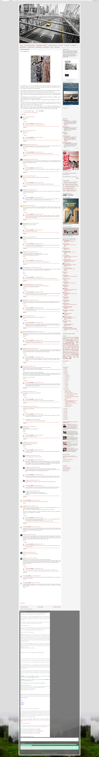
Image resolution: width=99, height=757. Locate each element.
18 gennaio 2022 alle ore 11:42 (30, 205)
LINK (32, 680)
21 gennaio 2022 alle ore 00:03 (35, 419)
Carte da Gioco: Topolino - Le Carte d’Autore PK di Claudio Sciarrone (70, 257)
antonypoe (25, 442)
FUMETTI (77, 341)
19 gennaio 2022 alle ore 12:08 (33, 348)
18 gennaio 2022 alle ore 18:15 (38, 243)
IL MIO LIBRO (56, 47)
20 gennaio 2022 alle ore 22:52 (30, 534)
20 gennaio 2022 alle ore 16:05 (35, 526)
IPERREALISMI (23, 47)
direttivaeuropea (35, 616)
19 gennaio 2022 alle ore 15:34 (38, 340)
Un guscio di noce (66, 307)
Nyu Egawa (25, 144)
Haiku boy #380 (66, 297)
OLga (24, 130)
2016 (65, 415)
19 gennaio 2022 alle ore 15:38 (38, 382)
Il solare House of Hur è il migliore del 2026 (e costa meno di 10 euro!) (70, 290)
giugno (66, 383)
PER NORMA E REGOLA (69, 392)
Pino (23, 205)
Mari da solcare (66, 303)
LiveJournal (22, 702)
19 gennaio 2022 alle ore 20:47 (31, 426)
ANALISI (76, 337)
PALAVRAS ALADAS (67, 142)
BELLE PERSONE (75, 338)
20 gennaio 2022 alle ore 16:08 (38, 517)
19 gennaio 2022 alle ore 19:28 (32, 406)
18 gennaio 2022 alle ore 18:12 (38, 214)
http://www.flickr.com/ (66, 469)
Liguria (65, 279)
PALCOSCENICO (68, 347)
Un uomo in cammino (67, 313)
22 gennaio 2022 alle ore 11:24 (35, 575)
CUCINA (64, 341)
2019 (65, 411)
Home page (40, 606)
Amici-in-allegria (67, 278)
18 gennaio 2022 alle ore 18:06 (38, 182)
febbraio (66, 388)
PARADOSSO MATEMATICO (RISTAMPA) (71, 396)
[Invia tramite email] (39, 110)
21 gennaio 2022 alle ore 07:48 (38, 544)
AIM (21, 700)
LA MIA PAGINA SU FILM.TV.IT (41, 45)
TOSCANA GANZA (68, 406)
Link (37, 677)
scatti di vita (66, 120)
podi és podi (66, 285)
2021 (65, 408)
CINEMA (67, 340)
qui (23, 647)
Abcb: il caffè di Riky (67, 316)
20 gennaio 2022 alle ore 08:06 (38, 435)
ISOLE (51, 47)
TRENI (69, 354)
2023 (65, 372)
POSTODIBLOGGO (33, 6)
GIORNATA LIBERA (68, 391)
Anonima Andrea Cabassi (68, 324)
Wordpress (22, 704)
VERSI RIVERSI (46, 47)
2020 (65, 409)
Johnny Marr (66, 133)
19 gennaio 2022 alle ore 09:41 (38, 322)
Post (65, 362)
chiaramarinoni (66, 126)
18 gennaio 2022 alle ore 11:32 (31, 189)
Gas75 (24, 534)
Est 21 (24, 391)
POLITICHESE (76, 347)
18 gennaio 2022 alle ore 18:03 (38, 152)
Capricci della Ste (67, 251)
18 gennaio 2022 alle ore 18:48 (36, 267)
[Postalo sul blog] (40, 110)
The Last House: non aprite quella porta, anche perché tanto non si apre (70, 261)
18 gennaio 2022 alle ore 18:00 (32, 251)
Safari (39, 732)
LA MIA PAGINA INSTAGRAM (29, 45)
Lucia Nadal (25, 406)
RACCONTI (74, 348)
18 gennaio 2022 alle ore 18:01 (38, 123)
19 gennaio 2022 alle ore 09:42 (38, 277)
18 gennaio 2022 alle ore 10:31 (32, 144)
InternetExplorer (40, 731)
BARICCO (67, 338)
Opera (39, 733)
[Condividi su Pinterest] (43, 110)
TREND (64, 354)
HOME (21, 45)
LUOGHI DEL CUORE (74, 344)
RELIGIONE (76, 349)
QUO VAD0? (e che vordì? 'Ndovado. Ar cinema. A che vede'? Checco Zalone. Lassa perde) (72, 425)
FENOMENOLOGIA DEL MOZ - (72, 431)
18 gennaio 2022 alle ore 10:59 (32, 159)
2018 (65, 412)
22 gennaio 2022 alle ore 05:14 (35, 467)
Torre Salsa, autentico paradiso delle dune (70, 304)
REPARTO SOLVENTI (70, 436)
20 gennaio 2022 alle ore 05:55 (32, 442)
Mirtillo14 (24, 189)
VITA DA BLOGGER (30, 47)
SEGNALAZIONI (69, 352)
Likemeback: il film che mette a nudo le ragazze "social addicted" (70, 318)
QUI (23, 677)
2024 (65, 371)
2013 (65, 419)
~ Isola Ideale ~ (66, 255)
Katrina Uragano (26, 223)
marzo (66, 387)
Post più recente (24, 606)
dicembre (66, 375)
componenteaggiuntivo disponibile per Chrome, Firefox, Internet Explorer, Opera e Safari (35, 720)
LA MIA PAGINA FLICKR (52, 45)
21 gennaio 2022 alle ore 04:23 (35, 455)
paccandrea (25, 251)
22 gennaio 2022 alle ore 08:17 (38, 568)
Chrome (39, 730)
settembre (66, 379)
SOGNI (29, 112)
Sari (23, 116)
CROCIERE (75, 340)
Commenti (66, 364)
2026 (65, 368)
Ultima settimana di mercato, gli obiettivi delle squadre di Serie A (70, 265)
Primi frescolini (66, 314)
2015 (65, 416)
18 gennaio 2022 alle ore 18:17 (38, 260)
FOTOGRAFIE (70, 341)
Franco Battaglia (28, 123)
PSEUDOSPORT (67, 348)
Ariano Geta (25, 159)
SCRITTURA (60, 45)
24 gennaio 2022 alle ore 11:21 (35, 480)
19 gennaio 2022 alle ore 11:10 (39, 331)
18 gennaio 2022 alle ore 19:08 (37, 284)
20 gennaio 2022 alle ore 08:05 (35, 500)
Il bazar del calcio (67, 263)
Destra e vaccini (66, 301)
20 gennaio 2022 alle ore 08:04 (38, 399)
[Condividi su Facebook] (42, 110)
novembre (66, 376)
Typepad (22, 703)
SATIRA (66, 350)
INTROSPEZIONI (39, 47)
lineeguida (33, 716)
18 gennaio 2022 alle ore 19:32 (33, 300)
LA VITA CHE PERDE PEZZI (69, 395)
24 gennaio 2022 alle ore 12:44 (38, 485)
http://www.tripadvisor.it (66, 468)
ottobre (66, 377)
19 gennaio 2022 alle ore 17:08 (30, 391)
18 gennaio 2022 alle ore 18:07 (38, 197)
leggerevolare (25, 348)
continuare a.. (66, 275)
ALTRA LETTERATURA (67, 337)
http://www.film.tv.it (66, 470)
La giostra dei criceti (67, 136)
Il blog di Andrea (67, 300)
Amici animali (66, 292)
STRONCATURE (73, 353)
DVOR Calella (66, 286)
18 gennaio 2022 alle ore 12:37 (34, 223)
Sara (23, 315)
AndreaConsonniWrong (68, 327)
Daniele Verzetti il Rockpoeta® (28, 331)
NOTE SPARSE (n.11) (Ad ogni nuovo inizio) (70, 276)
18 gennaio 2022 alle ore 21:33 (30, 315)
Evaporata (66, 132)
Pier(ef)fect (66, 288)
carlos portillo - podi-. (27, 267)
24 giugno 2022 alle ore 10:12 (35, 582)
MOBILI (66, 399)
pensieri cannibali (67, 259)
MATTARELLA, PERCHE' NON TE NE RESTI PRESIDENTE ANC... (71, 401)
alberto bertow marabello (27, 284)
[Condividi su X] (41, 110)
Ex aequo (65, 321)
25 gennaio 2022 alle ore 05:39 (35, 491)
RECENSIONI (67, 45)
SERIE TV (77, 352)
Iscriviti (67, 75)
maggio (66, 384)
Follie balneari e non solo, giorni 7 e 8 (69, 241)
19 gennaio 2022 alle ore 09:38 (38, 307)
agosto (66, 380)
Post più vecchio (57, 606)
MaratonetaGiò (25, 300)
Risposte (25, 121)
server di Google (44, 715)
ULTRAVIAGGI (73, 45)
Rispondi (24, 119)
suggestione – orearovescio (69, 310)
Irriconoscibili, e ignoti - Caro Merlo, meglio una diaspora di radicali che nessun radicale (70, 329)
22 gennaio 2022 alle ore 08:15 (38, 474)
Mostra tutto (77, 148)
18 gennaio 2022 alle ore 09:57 (30, 130)
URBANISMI (69, 355)
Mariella (24, 426)
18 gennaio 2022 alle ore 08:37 (30, 116)
